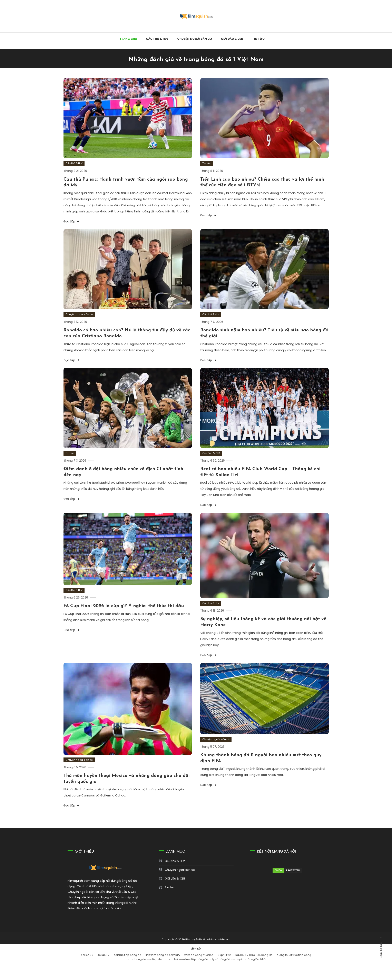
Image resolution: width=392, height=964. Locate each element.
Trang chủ (128, 39)
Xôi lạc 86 (87, 955)
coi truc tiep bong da (127, 955)
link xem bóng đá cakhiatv (163, 955)
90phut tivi (224, 955)
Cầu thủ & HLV (157, 39)
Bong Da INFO (257, 959)
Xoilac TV (103, 955)
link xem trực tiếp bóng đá (191, 959)
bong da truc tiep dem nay (152, 959)
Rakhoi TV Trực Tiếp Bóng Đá (254, 955)
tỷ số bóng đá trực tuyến (228, 959)
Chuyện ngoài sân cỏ (194, 39)
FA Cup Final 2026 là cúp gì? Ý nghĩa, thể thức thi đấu (123, 606)
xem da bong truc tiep (199, 955)
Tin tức (258, 39)
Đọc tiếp (69, 221)
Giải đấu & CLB (232, 39)
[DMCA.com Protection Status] (287, 870)
